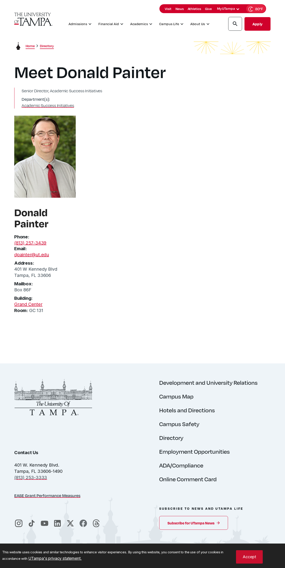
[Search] (235, 24)
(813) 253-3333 (30, 477)
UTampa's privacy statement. (55, 558)
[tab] (237, 9)
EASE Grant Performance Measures (47, 495)
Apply (257, 24)
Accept (249, 556)
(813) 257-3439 (30, 243)
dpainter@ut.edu (31, 254)
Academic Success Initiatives (48, 105)
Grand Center (28, 304)
